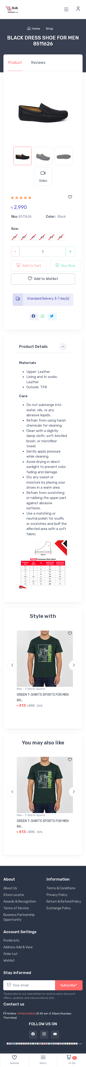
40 (24, 237)
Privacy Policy (57, 895)
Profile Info (11, 941)
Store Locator (13, 895)
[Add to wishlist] (70, 197)
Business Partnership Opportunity (19, 917)
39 (15, 237)
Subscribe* (68, 985)
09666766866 (26, 1013)
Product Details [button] (33, 346)
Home (36, 28)
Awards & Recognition (19, 902)
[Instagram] (44, 1034)
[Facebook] (33, 1034)
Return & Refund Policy (64, 902)
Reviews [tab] (38, 62)
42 (42, 237)
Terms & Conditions (61, 888)
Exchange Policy (59, 908)
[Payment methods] (43, 1043)
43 (51, 237)
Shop (49, 28)
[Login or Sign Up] (78, 9)
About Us (10, 888)
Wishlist (9, 961)
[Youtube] (55, 1034)
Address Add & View (18, 947)
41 (33, 237)
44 (60, 237)
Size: (15, 229)
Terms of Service (16, 908)
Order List (10, 954)
